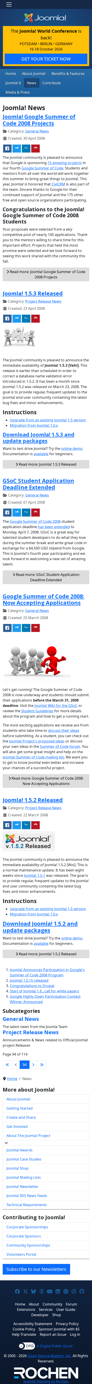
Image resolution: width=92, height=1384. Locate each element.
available (41, 453)
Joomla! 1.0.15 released (29, 980)
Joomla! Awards (19, 1150)
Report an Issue (53, 1334)
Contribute (51, 82)
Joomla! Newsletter (22, 1186)
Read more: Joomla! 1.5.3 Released (47, 464)
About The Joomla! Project (28, 1135)
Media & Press (18, 92)
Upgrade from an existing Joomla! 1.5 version (48, 420)
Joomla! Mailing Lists (23, 1177)
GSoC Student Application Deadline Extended (38, 484)
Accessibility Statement (32, 1323)
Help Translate (24, 1334)
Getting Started (19, 1108)
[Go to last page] (41, 1064)
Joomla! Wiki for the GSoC (55, 705)
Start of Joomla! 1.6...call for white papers (44, 991)
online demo (71, 448)
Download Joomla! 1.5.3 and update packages (38, 437)
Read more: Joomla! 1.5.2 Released (47, 954)
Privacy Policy (67, 1323)
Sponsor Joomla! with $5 (59, 1329)
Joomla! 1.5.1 (34, 875)
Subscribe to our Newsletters (36, 1269)
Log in (75, 1334)
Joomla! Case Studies (23, 1159)
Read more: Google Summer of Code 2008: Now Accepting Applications (47, 781)
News (31, 82)
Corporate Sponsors (23, 1236)
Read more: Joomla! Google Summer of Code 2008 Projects (47, 274)
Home (11, 73)
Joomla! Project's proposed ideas (37, 741)
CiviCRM (58, 184)
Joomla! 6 (13, 82)
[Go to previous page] (16, 1064)
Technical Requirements (26, 1204)
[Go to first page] (7, 1064)
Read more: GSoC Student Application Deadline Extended (47, 577)
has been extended (54, 526)
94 (25, 1064)
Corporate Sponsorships (27, 1227)
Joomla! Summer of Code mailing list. (34, 757)
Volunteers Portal (21, 1254)
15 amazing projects (65, 162)
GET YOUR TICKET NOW (46, 59)
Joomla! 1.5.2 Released (33, 800)
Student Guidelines (37, 710)
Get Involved (17, 1126)
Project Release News (43, 301)
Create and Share (21, 1117)
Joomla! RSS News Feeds (26, 1195)
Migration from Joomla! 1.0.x (34, 425)
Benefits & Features (68, 73)
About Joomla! (34, 73)
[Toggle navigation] (9, 4)
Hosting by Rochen (46, 1381)
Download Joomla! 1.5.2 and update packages (40, 927)
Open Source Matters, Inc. (49, 1355)
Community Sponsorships (28, 1245)
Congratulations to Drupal (32, 985)
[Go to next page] (33, 1064)
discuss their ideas (63, 730)
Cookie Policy (24, 1329)
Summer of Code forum (60, 746)
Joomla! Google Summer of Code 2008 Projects (39, 120)
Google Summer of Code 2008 (35, 521)
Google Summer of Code (42, 168)
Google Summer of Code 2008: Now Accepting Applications (43, 599)
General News (37, 131)
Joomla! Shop (17, 1168)
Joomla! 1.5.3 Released (33, 293)
